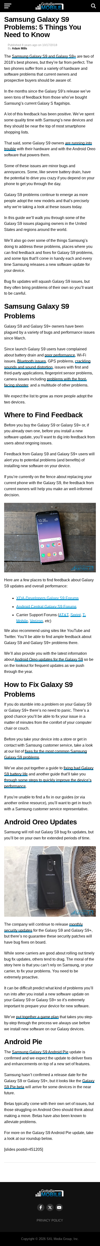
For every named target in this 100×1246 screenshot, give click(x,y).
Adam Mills (19, 48)
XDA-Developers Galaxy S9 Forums (47, 598)
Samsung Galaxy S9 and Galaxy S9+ (44, 56)
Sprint (75, 615)
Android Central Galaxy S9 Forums (46, 607)
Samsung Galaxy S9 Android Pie (40, 1052)
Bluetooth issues (31, 361)
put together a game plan (37, 1017)
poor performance (60, 355)
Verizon (36, 621)
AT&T (63, 615)
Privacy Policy (50, 1220)
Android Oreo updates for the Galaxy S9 (49, 659)
